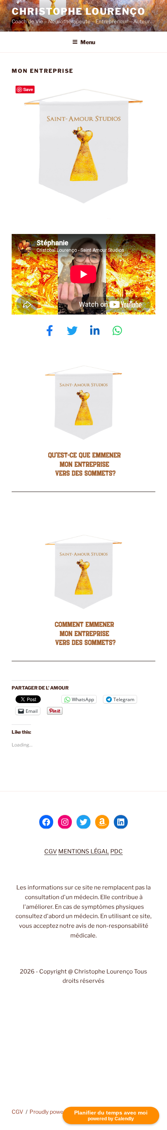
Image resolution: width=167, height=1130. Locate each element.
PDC (116, 851)
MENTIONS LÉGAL (83, 851)
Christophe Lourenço (78, 11)
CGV (50, 851)
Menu (87, 42)
